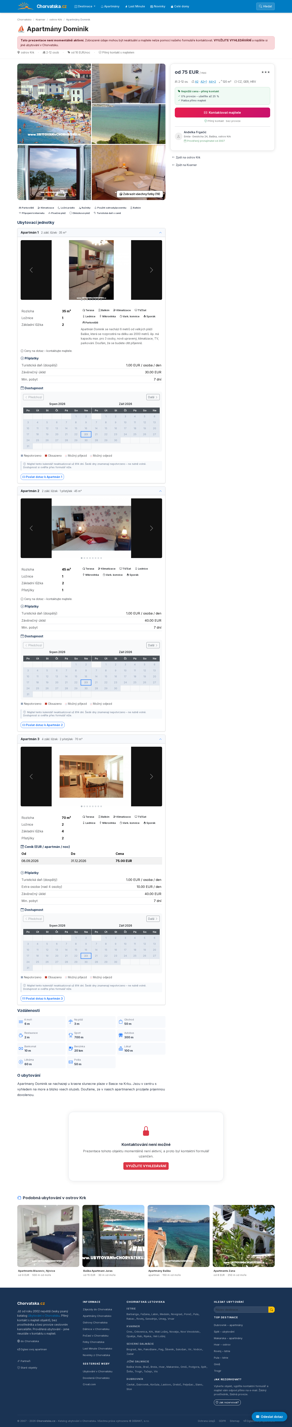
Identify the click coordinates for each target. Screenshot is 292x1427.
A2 (196, 81)
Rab (139, 1336)
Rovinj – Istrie (222, 1351)
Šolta (130, 1371)
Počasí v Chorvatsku (95, 1335)
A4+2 (212, 81)
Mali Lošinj (161, 1331)
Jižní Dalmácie (138, 1361)
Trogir (138, 1371)
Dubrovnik (142, 1384)
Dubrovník (135, 1378)
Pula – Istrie (221, 1357)
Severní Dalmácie (140, 1343)
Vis (156, 1371)
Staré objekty (29, 1367)
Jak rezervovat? (229, 1402)
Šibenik (169, 1349)
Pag (161, 1349)
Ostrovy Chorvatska (95, 1322)
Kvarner (40, 19)
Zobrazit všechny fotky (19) (141, 194)
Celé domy (181, 6)
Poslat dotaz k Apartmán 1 (44, 477)
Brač (146, 1366)
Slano (198, 1384)
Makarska (172, 1366)
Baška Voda (134, 1366)
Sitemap (235, 1420)
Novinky (159, 6)
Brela (154, 1366)
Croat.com (89, 1384)
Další (151, 397)
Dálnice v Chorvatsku (96, 1329)
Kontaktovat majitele (225, 113)
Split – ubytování (224, 1331)
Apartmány (111, 6)
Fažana (145, 1314)
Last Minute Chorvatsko (97, 1348)
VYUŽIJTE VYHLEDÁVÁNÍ (232, 40)
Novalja (174, 1331)
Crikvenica (140, 1331)
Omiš (184, 1366)
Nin (140, 1349)
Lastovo (166, 1384)
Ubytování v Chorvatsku (44, 1315)
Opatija (131, 1336)
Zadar (130, 1353)
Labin (154, 1314)
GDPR (222, 1420)
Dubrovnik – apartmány (228, 1325)
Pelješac (188, 1384)
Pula (195, 1314)
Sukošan (181, 1349)
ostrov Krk (55, 19)
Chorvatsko (24, 19)
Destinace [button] (85, 6)
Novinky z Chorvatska (96, 1355)
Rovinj (140, 1318)
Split (203, 1366)
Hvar (162, 1366)
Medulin (164, 1314)
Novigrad (176, 1314)
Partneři (25, 1361)
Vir (189, 1349)
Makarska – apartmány (228, 1338)
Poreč (187, 1314)
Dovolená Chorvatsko (96, 1377)
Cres (129, 1331)
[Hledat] (271, 1310)
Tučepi (148, 1371)
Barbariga (133, 1314)
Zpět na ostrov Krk (188, 157)
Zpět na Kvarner (186, 165)
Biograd (131, 1349)
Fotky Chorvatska (93, 1342)
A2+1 (204, 81)
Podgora (194, 1366)
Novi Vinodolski (190, 1331)
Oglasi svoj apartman (34, 1349)
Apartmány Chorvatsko (97, 1315)
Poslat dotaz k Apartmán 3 (44, 998)
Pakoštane (150, 1349)
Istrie (131, 1308)
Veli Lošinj (159, 1336)
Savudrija (151, 1318)
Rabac (130, 1318)
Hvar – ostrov (222, 1344)
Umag (162, 1318)
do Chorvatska (30, 1341)
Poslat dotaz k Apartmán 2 (44, 725)
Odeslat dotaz (272, 1417)
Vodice (197, 1349)
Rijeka (147, 1336)
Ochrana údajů (206, 1420)
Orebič (177, 1384)
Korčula (154, 1384)
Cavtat (130, 1384)
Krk (151, 1331)
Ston (129, 1389)
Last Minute (137, 6)
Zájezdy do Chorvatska (97, 1309)
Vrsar (171, 1318)
